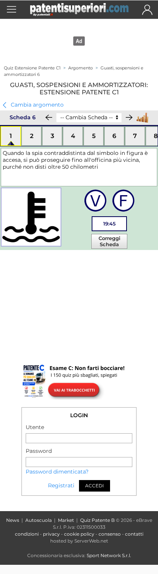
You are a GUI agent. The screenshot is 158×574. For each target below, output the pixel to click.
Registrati (61, 485)
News (12, 520)
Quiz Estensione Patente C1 (32, 68)
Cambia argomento (36, 104)
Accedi (94, 485)
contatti (134, 534)
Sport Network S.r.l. (109, 555)
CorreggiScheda (109, 241)
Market (66, 520)
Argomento (80, 68)
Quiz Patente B (97, 520)
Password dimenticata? (57, 471)
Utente (35, 427)
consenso (110, 534)
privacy (51, 534)
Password (39, 450)
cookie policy (79, 534)
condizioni (27, 534)
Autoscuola (38, 520)
